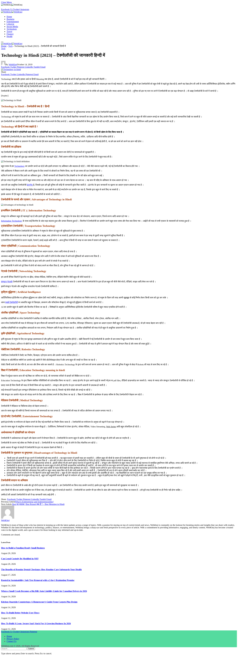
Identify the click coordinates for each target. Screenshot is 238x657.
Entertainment (13, 21)
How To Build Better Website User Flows (20, 613)
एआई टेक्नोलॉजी (11, 302)
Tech (10, 46)
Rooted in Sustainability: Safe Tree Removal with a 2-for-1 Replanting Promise (37, 580)
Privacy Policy (13, 639)
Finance (10, 34)
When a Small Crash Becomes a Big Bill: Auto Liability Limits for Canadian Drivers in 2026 (44, 591)
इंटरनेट (30, 185)
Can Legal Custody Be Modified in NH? (20, 558)
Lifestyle (10, 24)
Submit (31, 649)
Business (10, 19)
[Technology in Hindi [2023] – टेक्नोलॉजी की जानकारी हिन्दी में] (11, 69)
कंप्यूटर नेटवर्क (7, 281)
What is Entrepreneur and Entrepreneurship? (34, 502)
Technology (12, 29)
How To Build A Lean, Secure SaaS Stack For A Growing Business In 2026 (36, 623)
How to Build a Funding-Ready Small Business (23, 548)
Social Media (12, 26)
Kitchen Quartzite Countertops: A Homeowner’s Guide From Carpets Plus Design (39, 602)
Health (9, 36)
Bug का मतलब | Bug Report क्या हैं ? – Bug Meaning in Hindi (38, 504)
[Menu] (2, 41)
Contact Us (11, 641)
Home (9, 16)
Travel (9, 31)
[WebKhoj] (11, 12)
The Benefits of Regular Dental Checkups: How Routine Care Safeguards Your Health (41, 569)
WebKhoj (13, 64)
